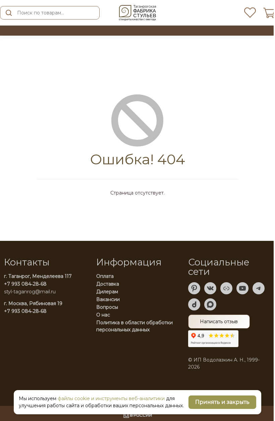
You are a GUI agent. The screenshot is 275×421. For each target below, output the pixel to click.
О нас (103, 315)
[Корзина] (269, 13)
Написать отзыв (219, 322)
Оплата (105, 276)
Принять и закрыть (222, 402)
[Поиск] (9, 12)
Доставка (107, 284)
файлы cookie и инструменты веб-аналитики (111, 398)
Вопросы (107, 307)
